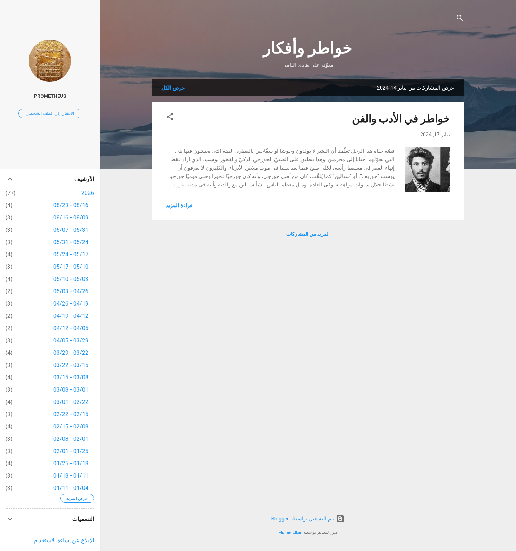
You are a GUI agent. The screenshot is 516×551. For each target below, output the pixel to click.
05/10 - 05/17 (70, 266)
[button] (170, 117)
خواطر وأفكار (307, 48)
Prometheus (50, 96)
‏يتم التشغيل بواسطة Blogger (303, 519)
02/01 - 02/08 (70, 438)
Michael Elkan (290, 532)
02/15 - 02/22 (70, 414)
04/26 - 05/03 (70, 291)
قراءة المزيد (179, 205)
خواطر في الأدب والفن (401, 118)
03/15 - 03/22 (70, 365)
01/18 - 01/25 (70, 463)
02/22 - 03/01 (70, 402)
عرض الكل (173, 88)
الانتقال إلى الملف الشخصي (50, 113)
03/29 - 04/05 (70, 340)
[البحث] (460, 19)
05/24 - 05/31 (70, 242)
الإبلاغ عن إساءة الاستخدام (64, 540)
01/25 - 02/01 (70, 451)
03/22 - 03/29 (70, 352)
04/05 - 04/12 (70, 328)
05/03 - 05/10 (70, 279)
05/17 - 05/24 (70, 254)
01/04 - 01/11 (70, 488)
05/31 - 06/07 (70, 230)
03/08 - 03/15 (70, 377)
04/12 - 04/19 (70, 316)
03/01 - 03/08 (70, 389)
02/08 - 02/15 (70, 426)
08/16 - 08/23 (70, 205)
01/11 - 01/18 (70, 475)
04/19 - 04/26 (70, 303)
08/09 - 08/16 (70, 217)
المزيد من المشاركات (308, 234)
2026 (87, 193)
